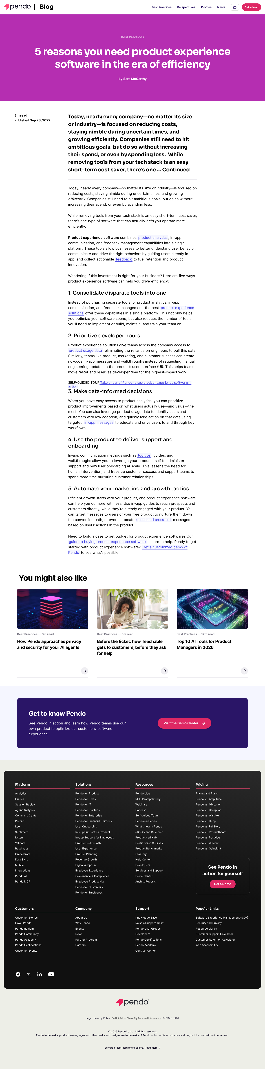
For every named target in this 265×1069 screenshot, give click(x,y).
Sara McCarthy (135, 79)
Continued (176, 170)
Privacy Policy (102, 1018)
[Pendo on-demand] (235, 7)
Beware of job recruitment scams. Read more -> (133, 1047)
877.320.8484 (170, 1018)
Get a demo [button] (252, 7)
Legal (89, 1018)
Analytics (21, 793)
